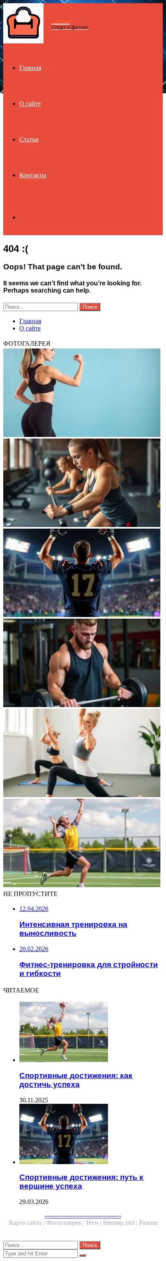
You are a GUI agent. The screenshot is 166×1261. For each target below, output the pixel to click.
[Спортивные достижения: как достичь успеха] (83, 844)
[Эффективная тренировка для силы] (83, 664)
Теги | (94, 1222)
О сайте (30, 103)
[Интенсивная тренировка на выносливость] (83, 484)
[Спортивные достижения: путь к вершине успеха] (83, 574)
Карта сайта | (27, 1222)
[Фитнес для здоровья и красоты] (83, 394)
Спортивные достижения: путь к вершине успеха (81, 1181)
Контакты (32, 175)
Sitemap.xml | (121, 1222)
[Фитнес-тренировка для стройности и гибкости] (83, 754)
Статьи (29, 139)
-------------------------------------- (83, 1215)
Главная (30, 67)
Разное (148, 1222)
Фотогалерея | (65, 1222)
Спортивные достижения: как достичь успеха (76, 1080)
